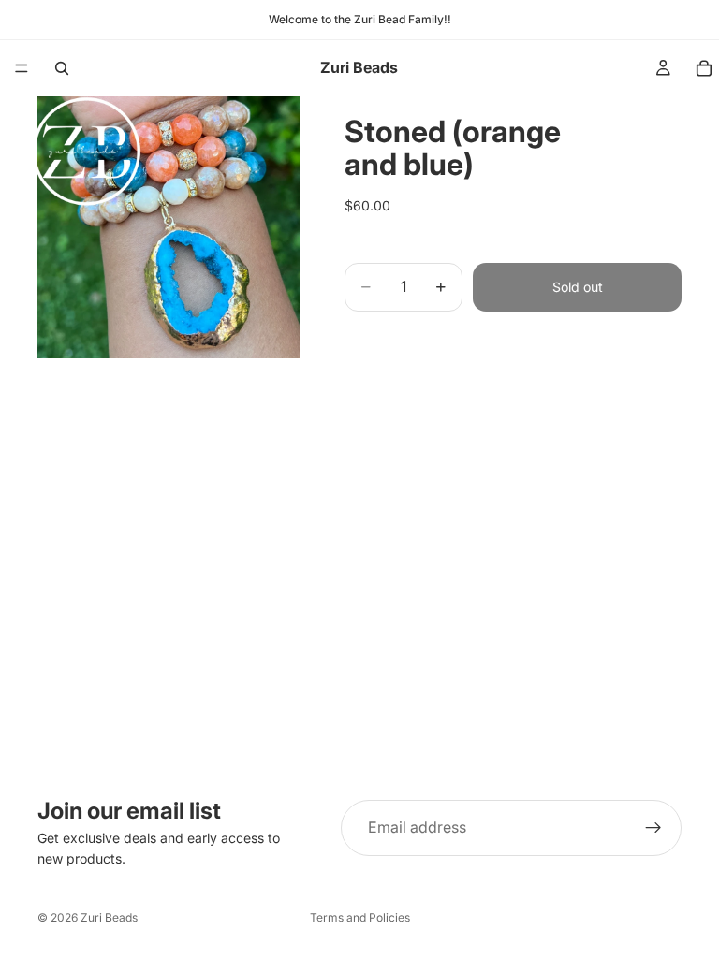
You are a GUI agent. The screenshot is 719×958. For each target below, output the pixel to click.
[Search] (61, 68)
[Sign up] (653, 828)
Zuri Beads (109, 917)
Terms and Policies (360, 917)
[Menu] (21, 68)
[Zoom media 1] (168, 227)
